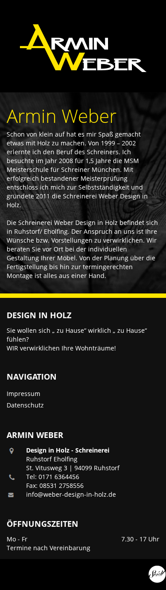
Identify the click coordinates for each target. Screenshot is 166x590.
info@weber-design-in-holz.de (71, 494)
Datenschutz (25, 405)
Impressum (23, 393)
